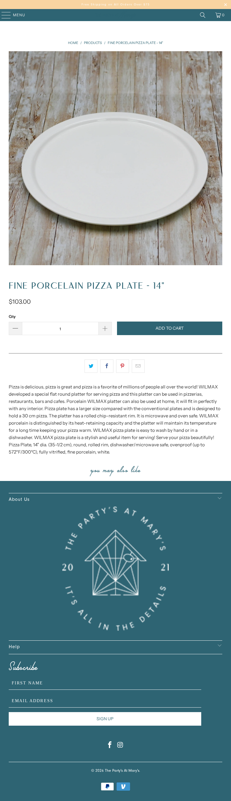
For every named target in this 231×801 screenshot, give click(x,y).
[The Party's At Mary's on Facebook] (110, 746)
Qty (12, 316)
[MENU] (3, 15)
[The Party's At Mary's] (115, 15)
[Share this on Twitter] (91, 366)
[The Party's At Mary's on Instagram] (120, 746)
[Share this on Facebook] (106, 366)
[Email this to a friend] (138, 366)
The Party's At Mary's (122, 771)
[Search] (202, 15)
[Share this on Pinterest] (122, 366)
